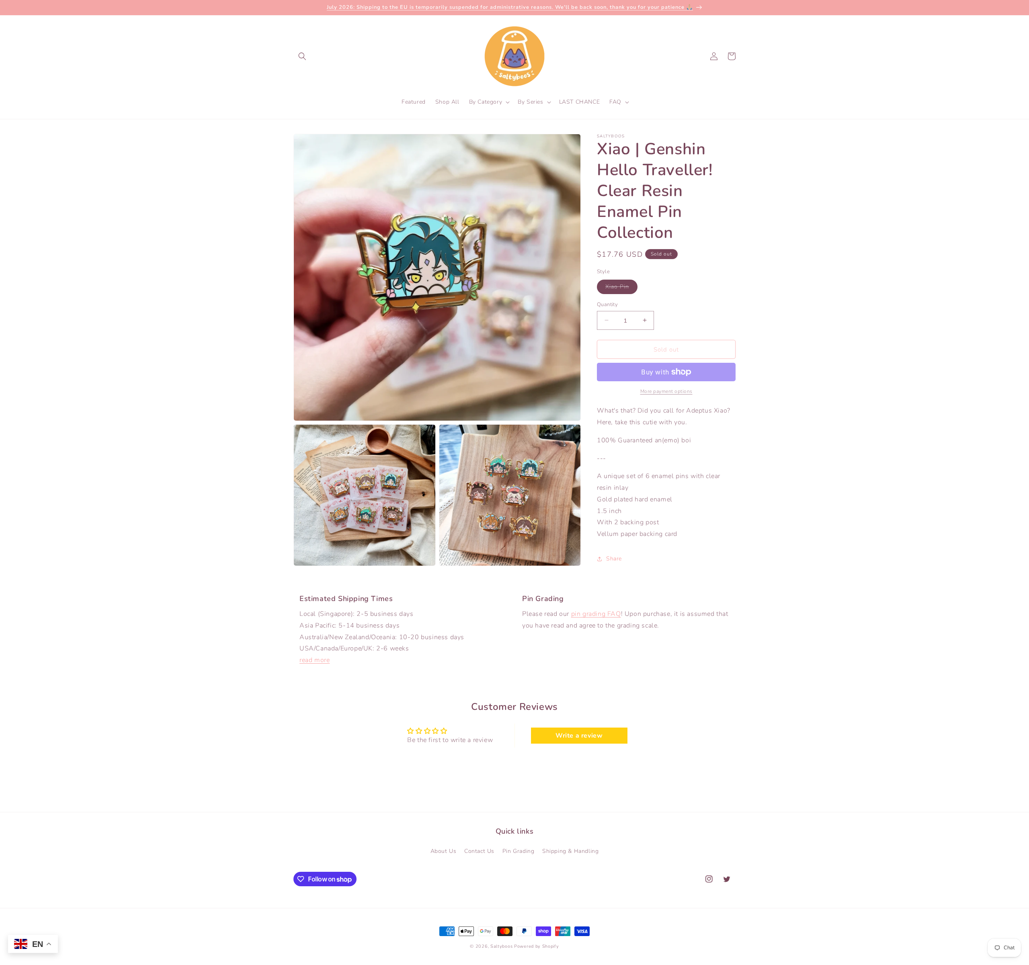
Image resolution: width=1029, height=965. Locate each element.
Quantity (607, 304)
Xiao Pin (621, 288)
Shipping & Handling (570, 851)
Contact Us (479, 851)
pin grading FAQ (596, 613)
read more (314, 660)
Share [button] (614, 558)
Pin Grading (518, 851)
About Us (443, 851)
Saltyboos (501, 946)
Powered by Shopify (536, 946)
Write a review (579, 735)
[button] (302, 56)
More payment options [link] (666, 391)
